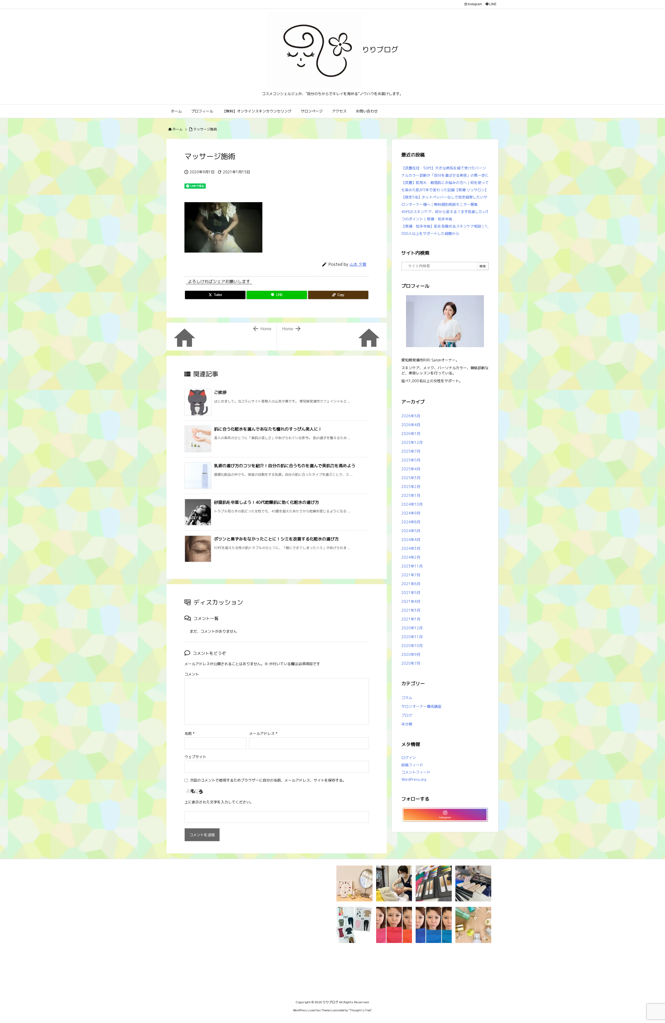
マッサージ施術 (205, 129)
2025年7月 (410, 451)
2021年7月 (410, 574)
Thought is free (360, 1010)
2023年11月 (412, 566)
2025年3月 (410, 477)
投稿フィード (412, 764)
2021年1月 (410, 619)
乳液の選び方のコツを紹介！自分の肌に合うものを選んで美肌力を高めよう (284, 465)
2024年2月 (410, 557)
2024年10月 (412, 504)
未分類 (406, 724)
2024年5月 (410, 530)
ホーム (177, 129)
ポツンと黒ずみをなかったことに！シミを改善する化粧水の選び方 (276, 539)
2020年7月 (410, 663)
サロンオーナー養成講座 (421, 706)
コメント (191, 674)
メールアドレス (263, 733)
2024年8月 (410, 521)
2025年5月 (410, 460)
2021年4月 (410, 601)
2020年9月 (410, 654)
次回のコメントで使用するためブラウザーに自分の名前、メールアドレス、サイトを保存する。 (268, 780)
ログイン (408, 757)
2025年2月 (410, 486)
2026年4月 (410, 424)
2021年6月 (410, 583)
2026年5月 (410, 415)
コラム (406, 697)
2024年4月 (410, 539)
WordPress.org (413, 779)
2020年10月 (412, 645)
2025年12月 (412, 442)
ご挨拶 (220, 392)
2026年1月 (410, 433)
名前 (189, 733)
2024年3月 (410, 548)
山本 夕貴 (358, 264)
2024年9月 (410, 513)
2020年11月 (412, 636)
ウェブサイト (195, 756)
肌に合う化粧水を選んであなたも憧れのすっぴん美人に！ (268, 429)
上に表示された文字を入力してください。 (219, 802)
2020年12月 (412, 627)
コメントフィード (415, 772)
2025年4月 (410, 468)
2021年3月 (410, 610)
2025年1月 (410, 495)
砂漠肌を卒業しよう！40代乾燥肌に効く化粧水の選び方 (266, 502)
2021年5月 (410, 592)
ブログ (406, 715)
